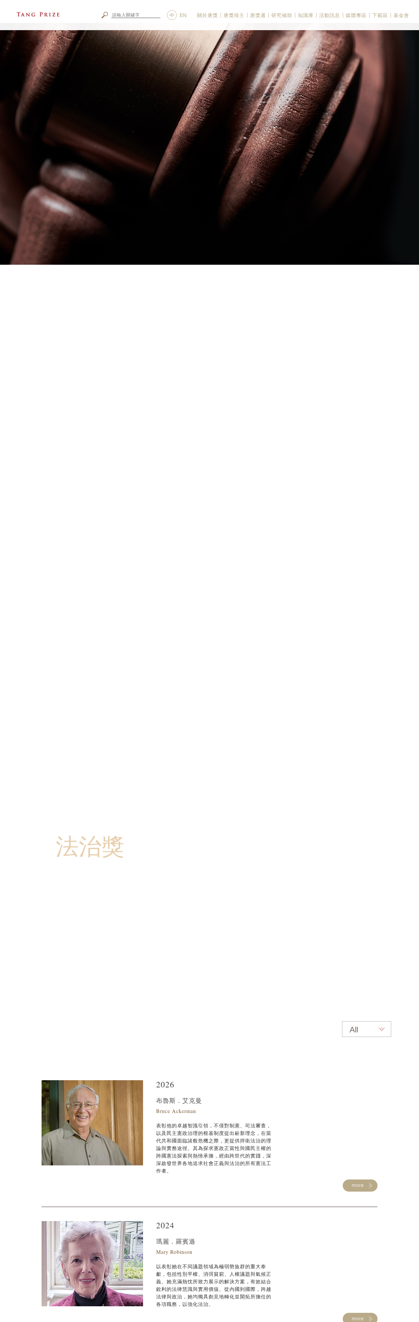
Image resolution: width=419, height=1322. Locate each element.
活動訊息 (329, 15)
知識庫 (306, 15)
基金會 (401, 15)
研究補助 (281, 15)
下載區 (380, 15)
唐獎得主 (234, 15)
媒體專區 (356, 15)
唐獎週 (258, 15)
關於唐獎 (207, 15)
